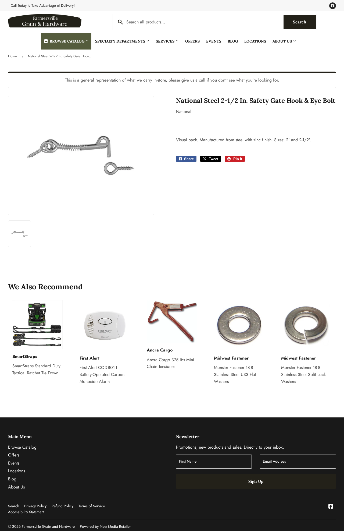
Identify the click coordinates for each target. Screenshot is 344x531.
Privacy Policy (35, 506)
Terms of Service (91, 506)
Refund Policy (62, 506)
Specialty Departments (120, 41)
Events (213, 41)
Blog (233, 41)
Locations (255, 41)
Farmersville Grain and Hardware (48, 526)
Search (304, 21)
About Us (283, 41)
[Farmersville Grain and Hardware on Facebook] (330, 507)
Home (12, 56)
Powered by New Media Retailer (105, 526)
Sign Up (255, 481)
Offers (192, 41)
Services (165, 41)
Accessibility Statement (26, 512)
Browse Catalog (67, 41)
